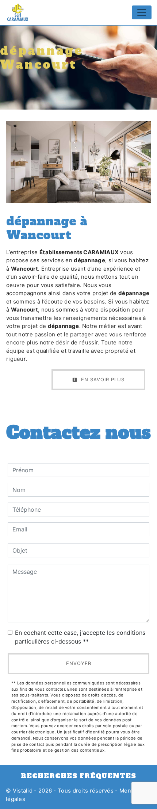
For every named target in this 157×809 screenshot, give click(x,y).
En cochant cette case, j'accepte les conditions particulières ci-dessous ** (80, 637)
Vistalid (22, 790)
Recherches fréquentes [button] (78, 776)
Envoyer (78, 663)
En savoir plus (102, 379)
